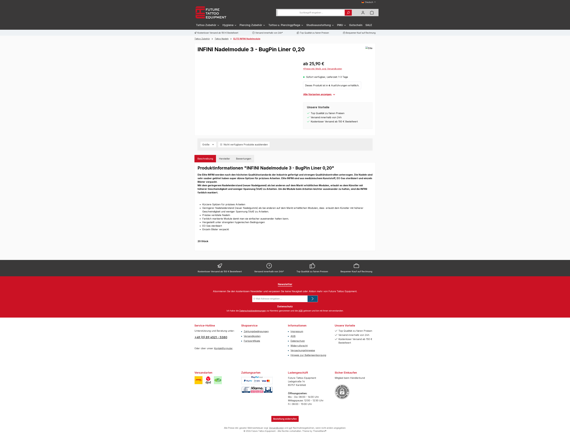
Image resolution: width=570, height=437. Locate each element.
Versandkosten (252, 336)
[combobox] (311, 13)
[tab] (205, 158)
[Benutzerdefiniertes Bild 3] (218, 380)
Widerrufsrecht (299, 345)
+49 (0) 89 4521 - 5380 (210, 337)
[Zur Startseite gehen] (210, 12)
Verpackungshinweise (302, 350)
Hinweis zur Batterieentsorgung (308, 355)
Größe (206, 144)
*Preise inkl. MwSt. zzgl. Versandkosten (322, 68)
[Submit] (312, 298)
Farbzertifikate (252, 340)
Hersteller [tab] (224, 158)
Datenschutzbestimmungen (252, 310)
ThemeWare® (319, 431)
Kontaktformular (223, 348)
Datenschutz (297, 340)
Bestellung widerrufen (285, 419)
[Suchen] (348, 13)
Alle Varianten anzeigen (317, 94)
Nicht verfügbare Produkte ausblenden (246, 144)
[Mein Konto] (363, 13)
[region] (247, 92)
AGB (301, 310)
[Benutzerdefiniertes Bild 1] (198, 380)
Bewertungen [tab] (243, 158)
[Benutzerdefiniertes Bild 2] (208, 380)
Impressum (296, 331)
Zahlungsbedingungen (256, 331)
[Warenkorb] (372, 13)
